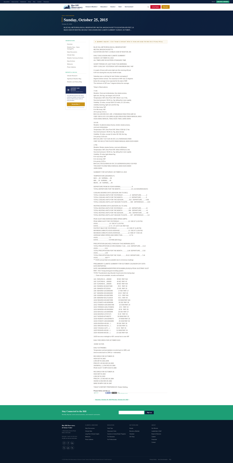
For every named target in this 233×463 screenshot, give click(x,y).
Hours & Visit (15, 1)
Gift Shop (131, 436)
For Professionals (112, 439)
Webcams (70, 64)
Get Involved (129, 6)
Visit (120, 6)
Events (112, 6)
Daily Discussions (72, 52)
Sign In (213, 1)
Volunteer (131, 434)
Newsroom (23, 1)
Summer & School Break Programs (116, 434)
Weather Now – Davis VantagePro (73, 48)
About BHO (6, 1)
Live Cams (155, 7)
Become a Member (222, 1)
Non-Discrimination (163, 459)
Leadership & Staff (156, 431)
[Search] (148, 7)
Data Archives (71, 61)
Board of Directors (156, 434)
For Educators (111, 436)
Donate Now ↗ (76, 104)
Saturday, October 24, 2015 (103, 399)
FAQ (34, 1)
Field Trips (110, 428)
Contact (39, 1)
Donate (165, 7)
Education (104, 6)
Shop (29, 1)
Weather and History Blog (74, 82)
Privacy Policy (153, 459)
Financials (46, 1)
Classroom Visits (111, 431)
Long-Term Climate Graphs (92, 434)
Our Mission (155, 428)
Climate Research (72, 75)
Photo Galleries (71, 67)
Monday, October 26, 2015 (120, 399)
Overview (69, 44)
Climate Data (71, 55)
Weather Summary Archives (75, 58)
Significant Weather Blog (74, 78)
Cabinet (154, 436)
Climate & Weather (91, 6)
